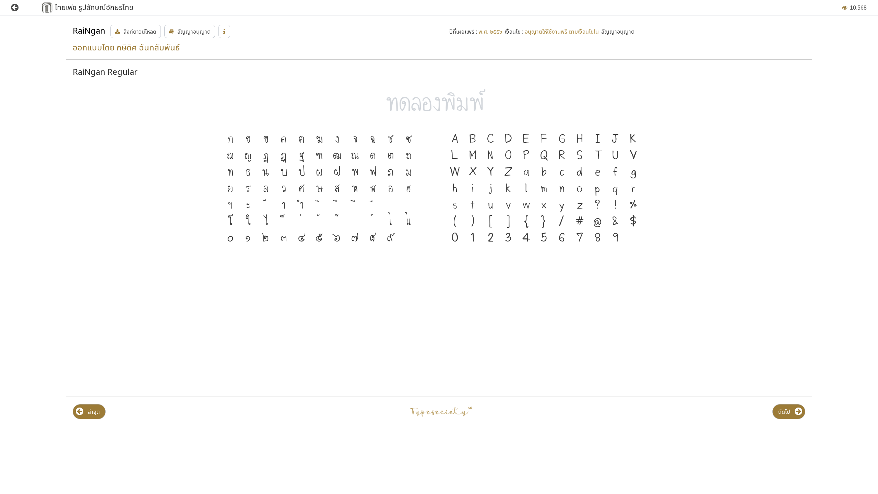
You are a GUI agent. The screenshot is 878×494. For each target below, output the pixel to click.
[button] (19, 7)
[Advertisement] (188, 337)
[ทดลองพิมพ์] (439, 105)
